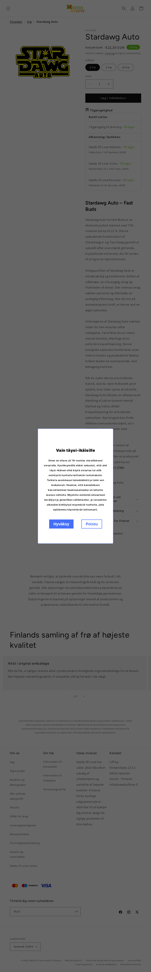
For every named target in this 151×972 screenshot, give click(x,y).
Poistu (92, 524)
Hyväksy (61, 524)
